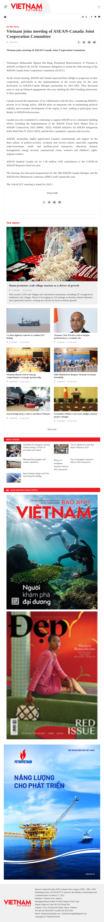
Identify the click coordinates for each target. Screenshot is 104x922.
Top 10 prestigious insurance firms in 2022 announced (81, 460)
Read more (52, 429)
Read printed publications (24, 490)
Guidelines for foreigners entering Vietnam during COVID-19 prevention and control (36, 447)
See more (13, 222)
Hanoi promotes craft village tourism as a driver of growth (44, 285)
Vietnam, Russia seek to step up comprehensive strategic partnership (23, 376)
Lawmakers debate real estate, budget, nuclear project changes (76, 415)
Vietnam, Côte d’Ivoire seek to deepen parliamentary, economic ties (71, 336)
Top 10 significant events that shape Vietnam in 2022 (82, 446)
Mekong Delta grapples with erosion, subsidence (34, 460)
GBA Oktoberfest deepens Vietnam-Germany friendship (75, 376)
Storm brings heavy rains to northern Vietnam (28, 414)
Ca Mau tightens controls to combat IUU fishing (25, 336)
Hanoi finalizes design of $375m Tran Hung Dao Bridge (36, 474)
